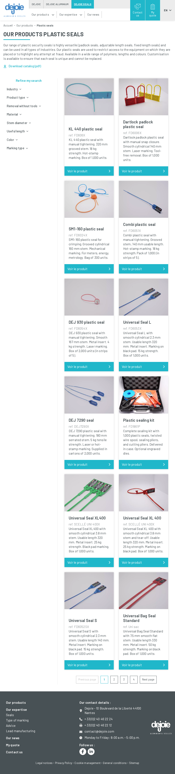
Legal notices (44, 763)
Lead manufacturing (20, 731)
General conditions (115, 763)
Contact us (14, 752)
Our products (24, 25)
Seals (10, 715)
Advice (11, 725)
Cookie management (87, 763)
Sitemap (134, 763)
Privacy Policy (63, 763)
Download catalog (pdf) (24, 66)
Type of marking (17, 720)
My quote (13, 745)
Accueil (8, 25)
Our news (12, 738)
